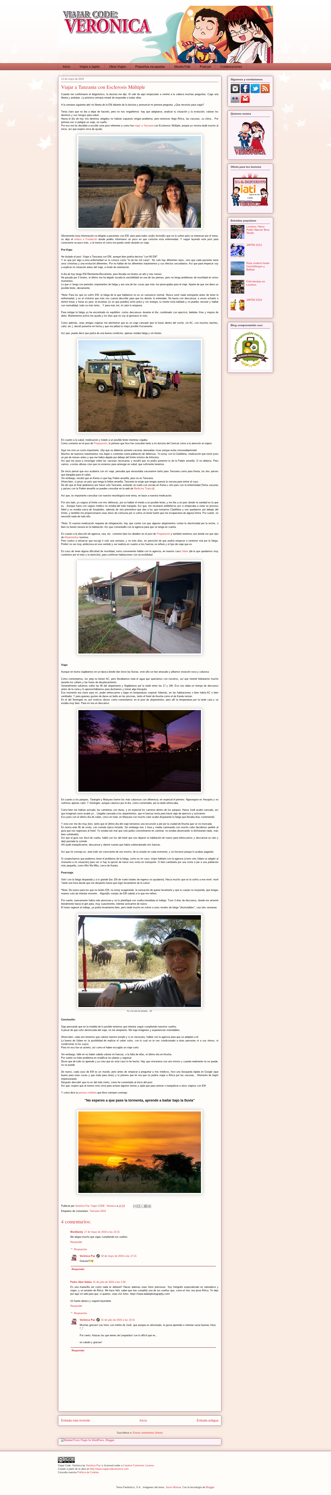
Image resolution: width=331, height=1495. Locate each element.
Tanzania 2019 (98, 1211)
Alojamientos (71, 537)
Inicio (66, 66)
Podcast (205, 66)
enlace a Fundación (85, 239)
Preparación (100, 443)
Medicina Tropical (143, 488)
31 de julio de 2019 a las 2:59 (109, 1282)
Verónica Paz (87, 1256)
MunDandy (76, 1231)
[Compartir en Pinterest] (149, 1206)
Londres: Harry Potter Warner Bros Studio (258, 230)
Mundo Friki (182, 66)
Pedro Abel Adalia (81, 1282)
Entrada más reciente (75, 1420)
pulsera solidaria (88, 1092)
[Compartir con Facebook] (146, 1206)
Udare (185, 551)
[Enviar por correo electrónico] (135, 1206)
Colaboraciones (231, 66)
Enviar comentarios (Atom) (148, 1432)
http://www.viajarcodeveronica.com (109, 1468)
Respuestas (80, 1249)
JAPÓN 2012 (254, 244)
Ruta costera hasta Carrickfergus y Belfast (257, 266)
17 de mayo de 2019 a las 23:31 (102, 1231)
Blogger (210, 1487)
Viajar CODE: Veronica (103, 1205)
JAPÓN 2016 (254, 299)
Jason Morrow (173, 1487)
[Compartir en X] (142, 1206)
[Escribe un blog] (138, 1206)
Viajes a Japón (89, 66)
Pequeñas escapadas (150, 66)
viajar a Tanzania (143, 125)
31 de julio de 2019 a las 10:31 (118, 1319)
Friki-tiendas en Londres (255, 283)
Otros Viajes (117, 66)
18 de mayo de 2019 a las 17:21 (119, 1256)
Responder (76, 1242)
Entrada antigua (207, 1420)
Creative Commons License (139, 1465)
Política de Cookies (88, 1472)
